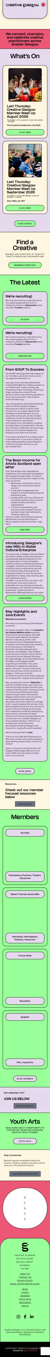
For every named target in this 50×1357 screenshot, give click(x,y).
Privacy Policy (25, 1280)
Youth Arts (25, 1299)
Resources (25, 1302)
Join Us (25, 1306)
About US (25, 1274)
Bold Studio (30, 1350)
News (25, 1289)
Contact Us (25, 1277)
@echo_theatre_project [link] (30, 385)
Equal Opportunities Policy (25, 1284)
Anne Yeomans (22, 382)
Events (25, 1292)
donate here (15, 446)
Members (25, 1296)
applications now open (32, 592)
